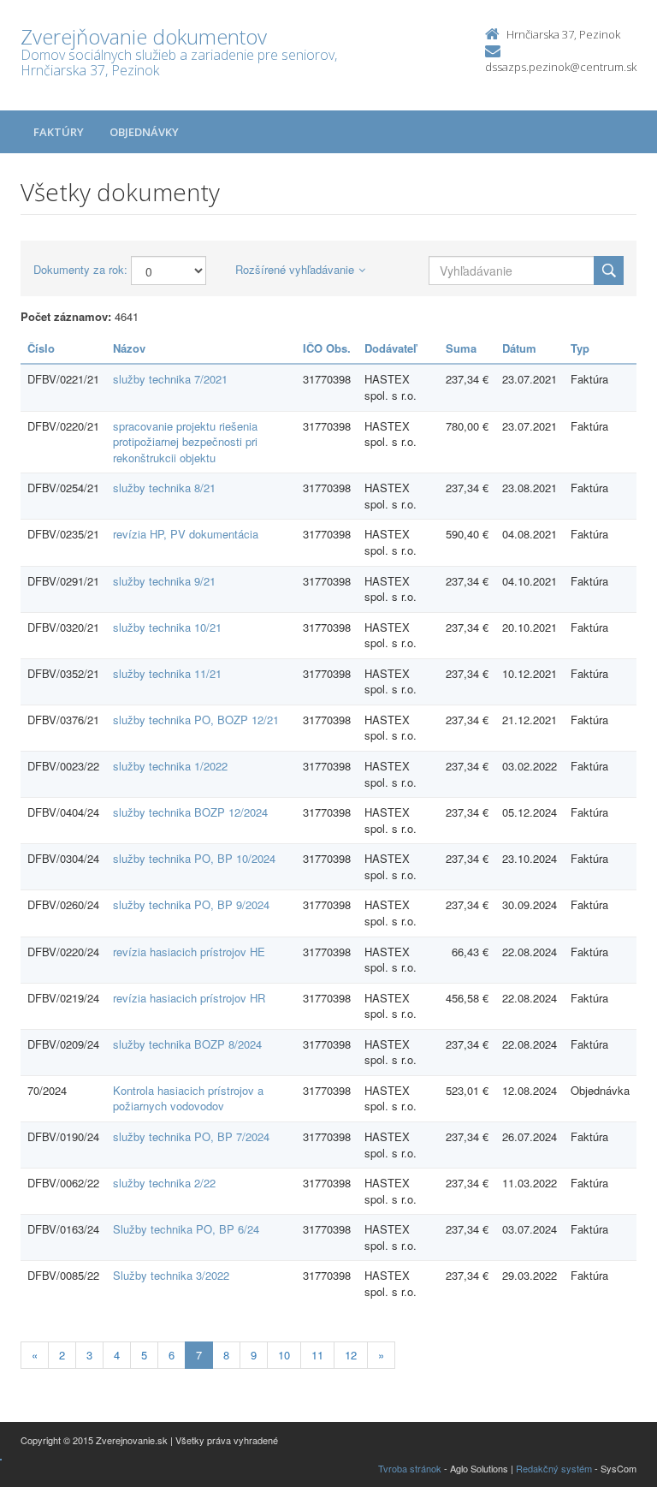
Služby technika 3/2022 (171, 1275)
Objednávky (144, 132)
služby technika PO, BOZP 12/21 (196, 719)
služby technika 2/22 (164, 1183)
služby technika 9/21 (164, 581)
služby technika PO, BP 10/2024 (194, 858)
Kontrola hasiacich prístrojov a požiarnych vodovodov (188, 1098)
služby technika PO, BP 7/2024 (191, 1136)
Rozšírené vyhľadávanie (294, 269)
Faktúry (58, 132)
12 (351, 1355)
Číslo (41, 348)
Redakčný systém (554, 1468)
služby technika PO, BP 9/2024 (191, 904)
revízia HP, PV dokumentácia (185, 534)
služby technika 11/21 (167, 673)
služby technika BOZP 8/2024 (187, 1044)
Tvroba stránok (409, 1468)
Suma (461, 348)
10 (284, 1355)
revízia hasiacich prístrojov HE (189, 951)
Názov (129, 348)
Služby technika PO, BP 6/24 (186, 1229)
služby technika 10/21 (167, 627)
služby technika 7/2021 (170, 379)
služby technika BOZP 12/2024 (190, 812)
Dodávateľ (390, 348)
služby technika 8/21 (164, 487)
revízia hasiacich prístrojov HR (189, 998)
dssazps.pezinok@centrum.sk (560, 66)
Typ (580, 348)
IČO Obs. (327, 348)
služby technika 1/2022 (170, 766)
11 (317, 1355)
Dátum (519, 348)
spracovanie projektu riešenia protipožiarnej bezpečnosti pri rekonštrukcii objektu (185, 442)
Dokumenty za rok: (80, 269)
